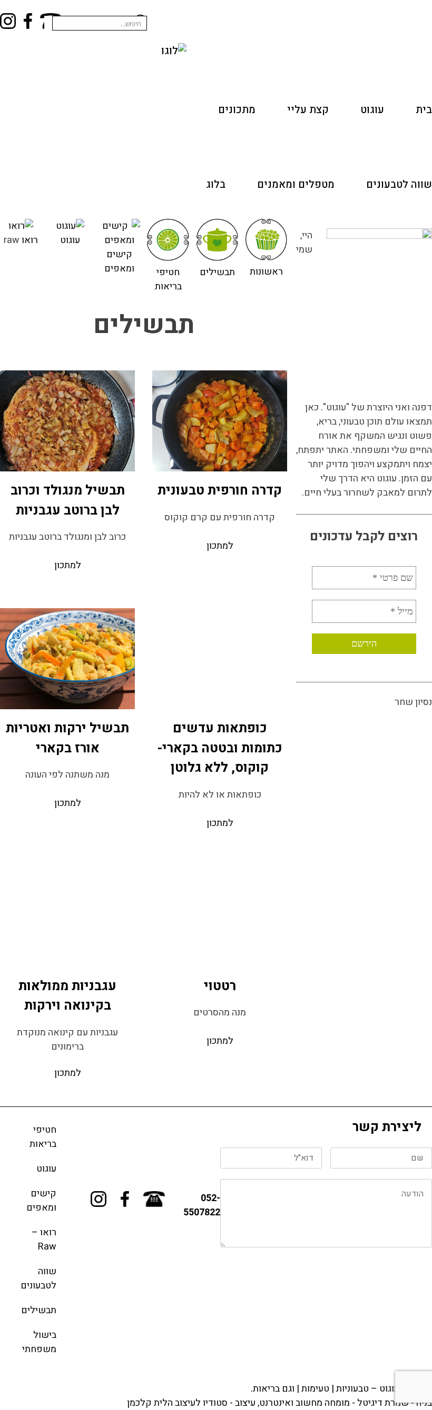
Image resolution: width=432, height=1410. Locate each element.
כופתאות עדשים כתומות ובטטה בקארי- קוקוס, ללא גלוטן (220, 748)
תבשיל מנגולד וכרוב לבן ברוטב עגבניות (68, 500)
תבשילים (217, 272)
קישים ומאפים (119, 261)
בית (424, 109)
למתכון (220, 546)
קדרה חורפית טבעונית (220, 490)
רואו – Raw (44, 1239)
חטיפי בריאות (168, 279)
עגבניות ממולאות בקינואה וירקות (67, 996)
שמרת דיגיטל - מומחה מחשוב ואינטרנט (334, 1403)
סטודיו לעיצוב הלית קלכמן (177, 1403)
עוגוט (372, 109)
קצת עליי (308, 109)
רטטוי (220, 986)
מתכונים (237, 109)
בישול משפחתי (39, 1342)
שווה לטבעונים (399, 184)
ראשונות (266, 272)
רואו (30, 240)
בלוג (215, 184)
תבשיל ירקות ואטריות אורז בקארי (67, 738)
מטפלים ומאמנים (296, 184)
